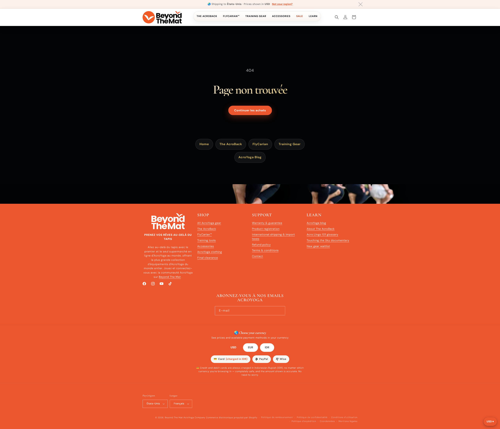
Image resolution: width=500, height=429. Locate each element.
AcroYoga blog (316, 223)
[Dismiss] (360, 4)
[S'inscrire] (280, 310)
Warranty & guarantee (267, 223)
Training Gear (255, 16)
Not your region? (282, 4)
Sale (299, 16)
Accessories (281, 16)
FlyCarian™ (231, 16)
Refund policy (261, 245)
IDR (267, 347)
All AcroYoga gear (209, 223)
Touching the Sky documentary (328, 240)
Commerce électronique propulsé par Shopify (231, 417)
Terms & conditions (265, 250)
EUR (250, 347)
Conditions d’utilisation (344, 417)
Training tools (206, 240)
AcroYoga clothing (209, 252)
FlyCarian (260, 144)
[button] (336, 17)
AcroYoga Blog (250, 157)
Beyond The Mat (170, 277)
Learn (313, 16)
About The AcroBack (321, 229)
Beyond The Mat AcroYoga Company (185, 417)
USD (233, 347)
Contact (257, 256)
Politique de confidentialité (312, 417)
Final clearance (207, 258)
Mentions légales (347, 421)
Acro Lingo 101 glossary (322, 234)
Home (204, 144)
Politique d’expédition (304, 421)
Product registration (265, 229)
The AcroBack (207, 16)
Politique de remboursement (277, 417)
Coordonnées (327, 421)
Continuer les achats (250, 110)
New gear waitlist (318, 246)
